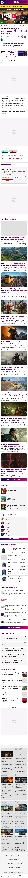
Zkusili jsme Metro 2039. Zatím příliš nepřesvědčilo (12, 368)
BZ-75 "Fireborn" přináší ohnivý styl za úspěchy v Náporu (6, 818)
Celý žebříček (14, 538)
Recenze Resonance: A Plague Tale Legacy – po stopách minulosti (11, 687)
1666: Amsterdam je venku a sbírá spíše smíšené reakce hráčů (13, 470)
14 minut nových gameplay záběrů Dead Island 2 (22, 25)
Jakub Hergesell (7, 39)
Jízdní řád (4, 485)
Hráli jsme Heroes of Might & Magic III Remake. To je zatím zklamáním (13, 264)
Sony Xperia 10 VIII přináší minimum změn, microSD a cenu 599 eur (20, 844)
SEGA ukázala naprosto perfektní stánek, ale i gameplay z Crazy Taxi (14, 394)
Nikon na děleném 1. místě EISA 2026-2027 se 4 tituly (20, 838)
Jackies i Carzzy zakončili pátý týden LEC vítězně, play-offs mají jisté (20, 786)
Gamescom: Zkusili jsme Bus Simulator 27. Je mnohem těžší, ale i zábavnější (14, 291)
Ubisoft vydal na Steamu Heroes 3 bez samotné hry (20, 822)
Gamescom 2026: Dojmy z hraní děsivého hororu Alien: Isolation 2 (20, 766)
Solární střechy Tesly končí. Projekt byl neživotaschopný (11, 673)
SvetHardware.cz (6, 676)
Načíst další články (14, 479)
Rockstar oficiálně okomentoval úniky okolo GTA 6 (12, 317)
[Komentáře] (18, 36)
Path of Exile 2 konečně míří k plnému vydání (10, 693)
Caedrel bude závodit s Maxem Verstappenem (20, 791)
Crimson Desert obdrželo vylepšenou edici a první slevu (12, 445)
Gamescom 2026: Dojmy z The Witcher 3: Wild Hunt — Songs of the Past (12, 681)
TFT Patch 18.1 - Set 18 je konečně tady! (20, 795)
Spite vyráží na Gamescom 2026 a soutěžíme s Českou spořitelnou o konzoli (8, 54)
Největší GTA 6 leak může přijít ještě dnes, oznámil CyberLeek (6, 760)
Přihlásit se (23, 2)
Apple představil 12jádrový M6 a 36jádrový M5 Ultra (7, 849)
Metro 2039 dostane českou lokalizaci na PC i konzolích (11, 343)
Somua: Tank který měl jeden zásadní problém (6, 813)
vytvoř (15, 173)
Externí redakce (6, 62)
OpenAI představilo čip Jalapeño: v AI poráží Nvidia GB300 (6, 792)
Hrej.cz (3, 683)
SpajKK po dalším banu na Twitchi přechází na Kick (6, 765)
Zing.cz (3, 689)
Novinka (13, 25)
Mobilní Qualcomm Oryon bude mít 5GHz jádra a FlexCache (11, 699)
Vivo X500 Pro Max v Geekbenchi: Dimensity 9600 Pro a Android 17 (20, 849)
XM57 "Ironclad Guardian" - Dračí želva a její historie (7, 822)
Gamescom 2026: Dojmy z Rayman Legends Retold (20, 771)
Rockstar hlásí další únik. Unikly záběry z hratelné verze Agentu (6, 770)
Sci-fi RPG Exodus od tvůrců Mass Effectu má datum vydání (13, 419)
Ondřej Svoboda (6, 270)
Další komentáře (14, 627)
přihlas (23, 171)
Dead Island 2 (7, 25)
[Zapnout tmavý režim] (17, 2)
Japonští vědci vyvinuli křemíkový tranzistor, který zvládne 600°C (7, 786)
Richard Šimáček (6, 323)
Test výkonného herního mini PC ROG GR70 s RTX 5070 (6, 797)
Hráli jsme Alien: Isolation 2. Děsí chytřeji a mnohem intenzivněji (12, 238)
